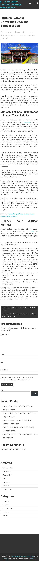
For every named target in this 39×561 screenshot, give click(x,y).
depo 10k (34, 231)
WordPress (32, 558)
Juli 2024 (6, 478)
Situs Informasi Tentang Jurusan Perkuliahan (10, 4)
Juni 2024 (6, 482)
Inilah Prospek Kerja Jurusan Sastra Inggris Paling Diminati (19, 309)
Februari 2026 (7, 468)
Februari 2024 (7, 489)
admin (18, 32)
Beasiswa (6, 501)
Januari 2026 (7, 471)
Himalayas (6, 558)
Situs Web (4, 370)
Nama (3, 354)
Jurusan (5, 35)
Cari (2, 390)
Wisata (5, 515)
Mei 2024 (6, 486)
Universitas (11, 35)
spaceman (27, 122)
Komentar (4, 334)
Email (3, 362)
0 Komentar (28, 32)
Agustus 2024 (7, 475)
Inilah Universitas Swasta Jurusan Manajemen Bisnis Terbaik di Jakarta (19, 315)
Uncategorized (8, 508)
